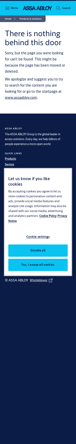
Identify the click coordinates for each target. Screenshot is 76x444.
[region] (38, 222)
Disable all (38, 250)
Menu (14, 8)
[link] (11, 19)
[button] (66, 8)
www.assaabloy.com (21, 97)
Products (10, 159)
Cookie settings (38, 237)
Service (9, 164)
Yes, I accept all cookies (38, 265)
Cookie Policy (48, 216)
